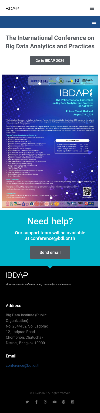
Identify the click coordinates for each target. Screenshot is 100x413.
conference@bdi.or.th (23, 365)
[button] (91, 8)
